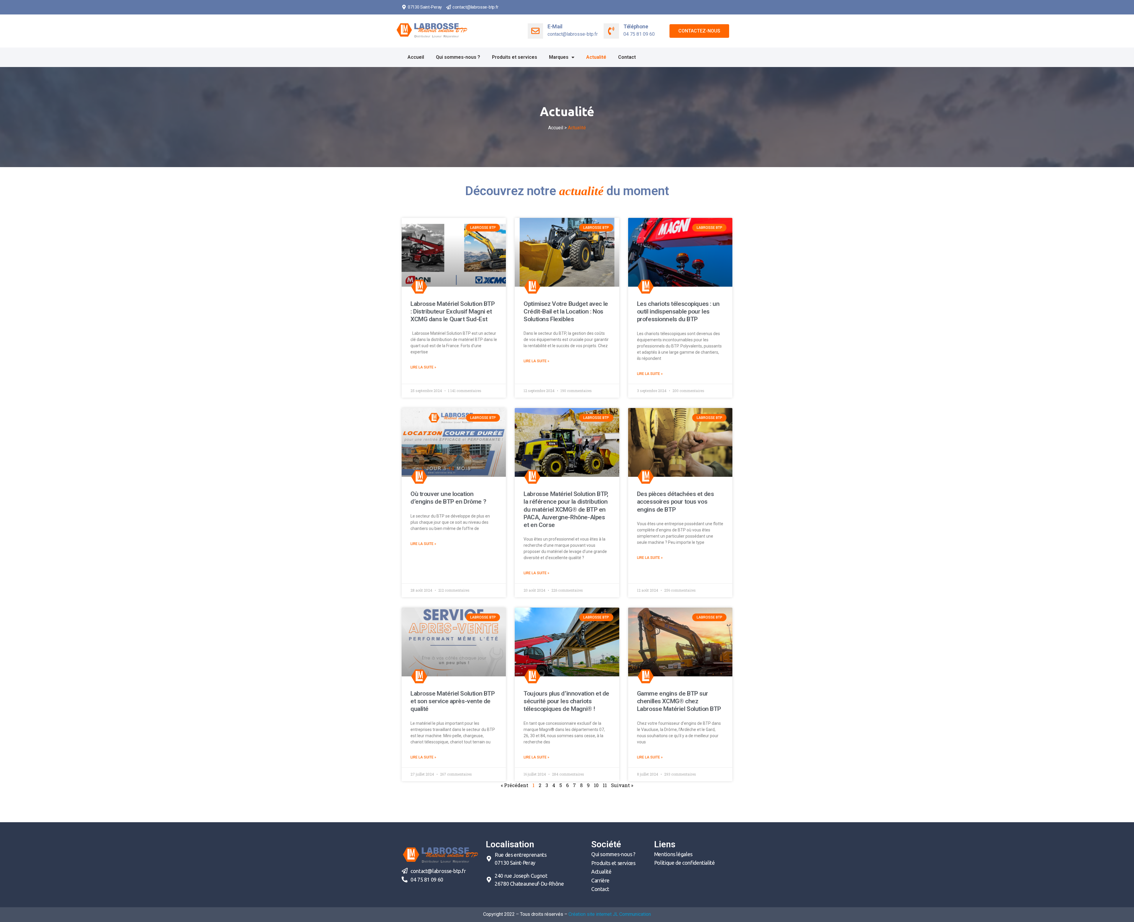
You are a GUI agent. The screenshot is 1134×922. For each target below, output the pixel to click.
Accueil (416, 57)
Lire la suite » (423, 367)
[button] (699, 31)
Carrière (600, 880)
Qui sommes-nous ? (458, 57)
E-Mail (555, 26)
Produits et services (514, 57)
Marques (558, 57)
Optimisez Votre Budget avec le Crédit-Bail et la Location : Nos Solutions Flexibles (566, 311)
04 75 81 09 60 (426, 879)
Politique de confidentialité (684, 863)
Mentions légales (673, 854)
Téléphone (635, 26)
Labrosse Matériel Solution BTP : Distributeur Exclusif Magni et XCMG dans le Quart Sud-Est (452, 311)
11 (605, 785)
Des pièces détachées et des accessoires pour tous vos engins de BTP (675, 501)
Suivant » (622, 785)
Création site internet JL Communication (609, 914)
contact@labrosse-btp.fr (475, 7)
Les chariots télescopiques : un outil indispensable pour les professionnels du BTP (678, 311)
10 (596, 785)
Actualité (596, 57)
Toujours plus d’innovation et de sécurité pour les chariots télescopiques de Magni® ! (566, 701)
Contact (627, 57)
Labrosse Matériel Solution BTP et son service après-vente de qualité (452, 701)
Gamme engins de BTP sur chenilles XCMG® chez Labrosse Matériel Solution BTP (679, 701)
